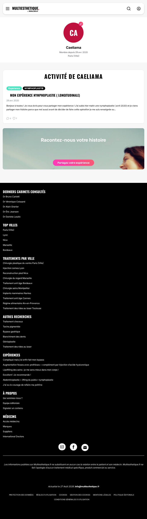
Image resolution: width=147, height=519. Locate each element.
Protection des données (21, 495)
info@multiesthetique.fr (87, 486)
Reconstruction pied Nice (15, 273)
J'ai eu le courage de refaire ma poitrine (22, 384)
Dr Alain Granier (11, 206)
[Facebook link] (73, 448)
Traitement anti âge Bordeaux (17, 283)
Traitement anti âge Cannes (16, 298)
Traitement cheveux (13, 321)
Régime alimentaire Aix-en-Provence (21, 303)
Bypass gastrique (11, 331)
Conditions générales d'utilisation (71, 499)
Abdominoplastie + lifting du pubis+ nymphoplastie (28, 379)
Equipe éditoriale (11, 403)
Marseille (7, 245)
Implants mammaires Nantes (17, 293)
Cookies (63, 495)
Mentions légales (102, 495)
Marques (7, 426)
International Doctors (13, 436)
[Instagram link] (62, 448)
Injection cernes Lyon (13, 268)
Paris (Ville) (8, 230)
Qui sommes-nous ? (12, 398)
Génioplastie (9, 341)
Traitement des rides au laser (17, 346)
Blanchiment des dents (14, 336)
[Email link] (85, 447)
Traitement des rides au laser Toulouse (22, 308)
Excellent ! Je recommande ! (17, 374)
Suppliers (7, 431)
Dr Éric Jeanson (11, 211)
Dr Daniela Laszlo (11, 216)
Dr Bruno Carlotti (11, 196)
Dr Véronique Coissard (14, 201)
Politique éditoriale (124, 495)
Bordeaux (7, 250)
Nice (5, 240)
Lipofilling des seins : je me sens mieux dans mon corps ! (30, 369)
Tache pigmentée (11, 326)
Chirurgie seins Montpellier (16, 288)
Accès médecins (11, 421)
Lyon (5, 235)
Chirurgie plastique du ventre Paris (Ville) (23, 263)
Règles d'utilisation (46, 495)
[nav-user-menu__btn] (139, 9)
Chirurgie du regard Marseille (17, 278)
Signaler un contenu (13, 408)
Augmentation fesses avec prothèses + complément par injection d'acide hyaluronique (46, 364)
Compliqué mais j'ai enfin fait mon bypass (23, 359)
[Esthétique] (25, 9)
